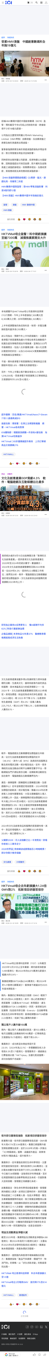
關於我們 (12, 1334)
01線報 (4, 1334)
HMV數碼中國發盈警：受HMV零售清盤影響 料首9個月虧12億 (24, 188)
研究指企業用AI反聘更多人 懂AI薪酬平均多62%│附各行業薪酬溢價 (22, 627)
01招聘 (19, 1334)
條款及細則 (31, 1338)
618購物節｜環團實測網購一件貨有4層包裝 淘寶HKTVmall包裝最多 (24, 434)
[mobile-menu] (2, 2)
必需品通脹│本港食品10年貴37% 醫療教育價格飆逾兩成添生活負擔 (23, 636)
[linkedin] (41, 1326)
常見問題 (4, 1338)
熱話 (3, 474)
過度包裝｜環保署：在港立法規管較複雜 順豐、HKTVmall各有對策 (22, 425)
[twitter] (46, 1326)
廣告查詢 (27, 1334)
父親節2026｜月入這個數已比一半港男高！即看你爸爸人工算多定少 (24, 842)
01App (35, 1334)
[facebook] (27, 1326)
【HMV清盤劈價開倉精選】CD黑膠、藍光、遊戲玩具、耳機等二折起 (23, 179)
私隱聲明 (22, 1338)
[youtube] (36, 1326)
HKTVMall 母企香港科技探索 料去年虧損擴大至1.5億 (23, 1275)
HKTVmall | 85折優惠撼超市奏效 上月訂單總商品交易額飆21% (23, 443)
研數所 (9, 474)
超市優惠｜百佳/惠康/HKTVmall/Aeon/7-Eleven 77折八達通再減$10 (24, 416)
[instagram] (31, 1326)
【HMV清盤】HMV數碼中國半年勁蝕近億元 (23, 195)
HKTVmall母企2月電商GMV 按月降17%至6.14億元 (24, 1284)
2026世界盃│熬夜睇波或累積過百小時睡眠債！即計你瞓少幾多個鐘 (24, 851)
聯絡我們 (13, 1338)
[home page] (8, 2)
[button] (46, 80)
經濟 (3, 37)
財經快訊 (10, 37)
